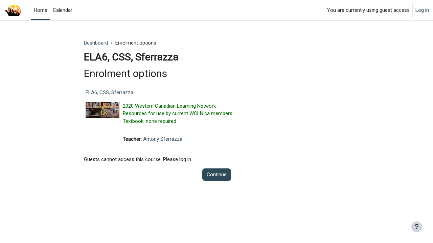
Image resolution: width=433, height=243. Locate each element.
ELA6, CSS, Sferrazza (109, 92)
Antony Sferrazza (162, 139)
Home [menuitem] (40, 10)
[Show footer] (416, 226)
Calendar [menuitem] (62, 10)
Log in (422, 10)
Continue (217, 174)
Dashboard (96, 43)
